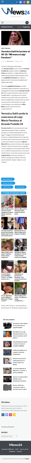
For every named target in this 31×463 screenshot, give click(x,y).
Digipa (27, 458)
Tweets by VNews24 (7, 427)
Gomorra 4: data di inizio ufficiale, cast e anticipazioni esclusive (20, 379)
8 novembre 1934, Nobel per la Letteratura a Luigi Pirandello (20, 325)
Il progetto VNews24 (8, 449)
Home (3, 305)
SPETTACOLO (5, 48)
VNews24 (15, 445)
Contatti (19, 451)
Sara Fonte (10, 61)
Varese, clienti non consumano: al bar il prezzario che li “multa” (20, 387)
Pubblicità (12, 451)
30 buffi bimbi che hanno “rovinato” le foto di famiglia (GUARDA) (20, 344)
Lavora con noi (24, 449)
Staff (16, 449)
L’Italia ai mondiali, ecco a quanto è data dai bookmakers (20, 352)
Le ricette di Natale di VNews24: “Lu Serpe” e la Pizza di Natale (20, 370)
